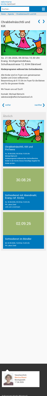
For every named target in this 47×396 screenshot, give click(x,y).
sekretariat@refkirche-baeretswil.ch (16, 97)
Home (3, 14)
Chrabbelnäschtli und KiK (26, 14)
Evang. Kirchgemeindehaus (21, 62)
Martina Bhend (20, 377)
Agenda (11, 14)
